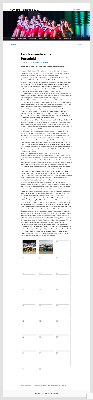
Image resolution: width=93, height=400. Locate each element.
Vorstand (52, 38)
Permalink (34, 387)
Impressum (37, 393)
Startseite (12, 38)
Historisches (67, 38)
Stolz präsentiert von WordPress (50, 393)
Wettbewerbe (51, 385)
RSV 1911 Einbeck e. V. (24, 9)
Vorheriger (12, 44)
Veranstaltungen (43, 38)
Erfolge (59, 38)
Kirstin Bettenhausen (42, 62)
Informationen (32, 38)
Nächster (80, 44)
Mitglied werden (22, 38)
